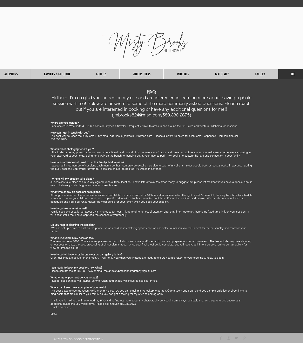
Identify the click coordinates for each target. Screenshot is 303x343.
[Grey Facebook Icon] (221, 338)
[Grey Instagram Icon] (229, 338)
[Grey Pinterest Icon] (244, 338)
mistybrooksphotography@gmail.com (134, 270)
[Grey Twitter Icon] (236, 338)
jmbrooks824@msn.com (137, 115)
